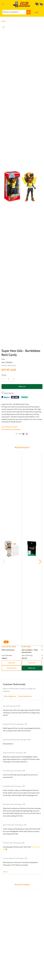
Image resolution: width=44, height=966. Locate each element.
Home (4, 21)
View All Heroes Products (10, 427)
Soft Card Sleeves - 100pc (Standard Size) (30, 651)
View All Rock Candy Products (11, 429)
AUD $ (36, 12)
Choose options (12, 668)
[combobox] (16, 12)
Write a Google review (10, 696)
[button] (2, 4)
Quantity (4, 375)
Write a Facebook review (25, 696)
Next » (5, 872)
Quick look (11, 663)
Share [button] (20, 434)
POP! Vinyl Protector (8, 650)
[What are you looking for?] (28, 12)
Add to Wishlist (9, 393)
